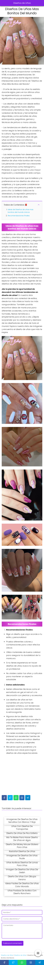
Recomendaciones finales (19, 215)
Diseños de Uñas (22, 3)
